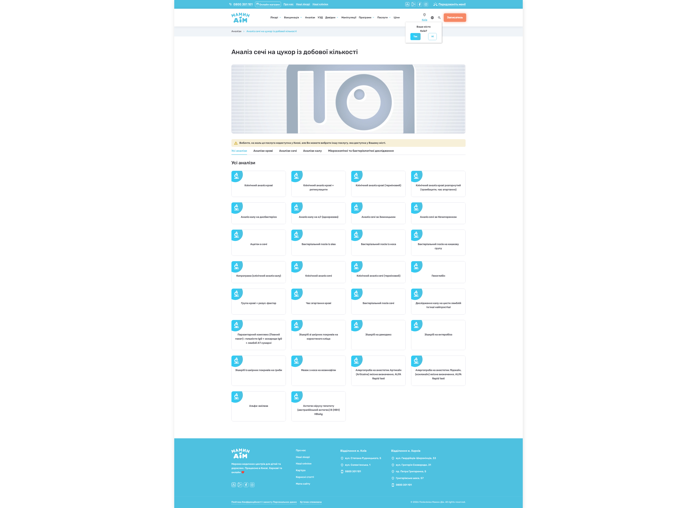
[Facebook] (419, 4)
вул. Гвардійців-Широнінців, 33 (416, 458)
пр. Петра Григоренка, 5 (411, 471)
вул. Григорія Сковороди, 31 (413, 464)
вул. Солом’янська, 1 (357, 464)
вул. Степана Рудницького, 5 (363, 458)
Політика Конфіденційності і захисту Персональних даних (264, 502)
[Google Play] (413, 4)
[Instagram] (426, 4)
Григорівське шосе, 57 (410, 478)
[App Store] (407, 4)
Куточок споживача (311, 502)
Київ (424, 19)
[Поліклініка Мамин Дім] (240, 18)
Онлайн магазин (268, 4)
